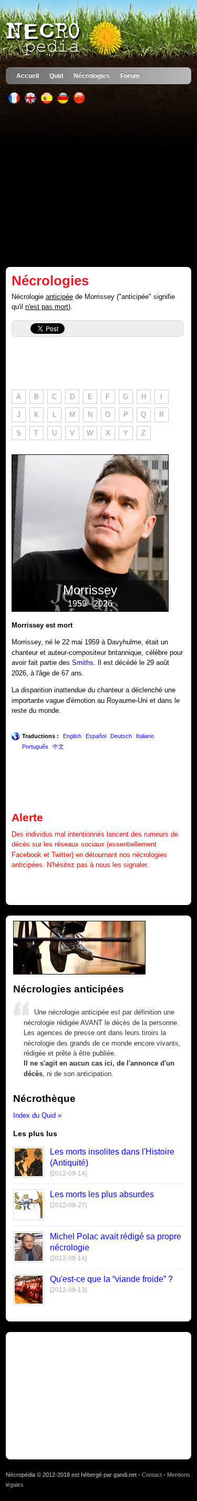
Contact (152, 1475)
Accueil (27, 75)
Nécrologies (92, 75)
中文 (58, 746)
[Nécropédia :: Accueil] (65, 39)
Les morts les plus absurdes (102, 1194)
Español (96, 736)
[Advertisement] (98, 185)
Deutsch (121, 736)
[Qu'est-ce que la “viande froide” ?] (28, 1303)
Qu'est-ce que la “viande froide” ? (111, 1279)
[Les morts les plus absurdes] (28, 1218)
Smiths (83, 663)
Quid (56, 75)
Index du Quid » (37, 1115)
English (72, 736)
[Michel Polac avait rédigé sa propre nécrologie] (28, 1260)
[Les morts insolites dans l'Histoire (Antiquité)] (28, 1175)
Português (35, 746)
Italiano (145, 736)
